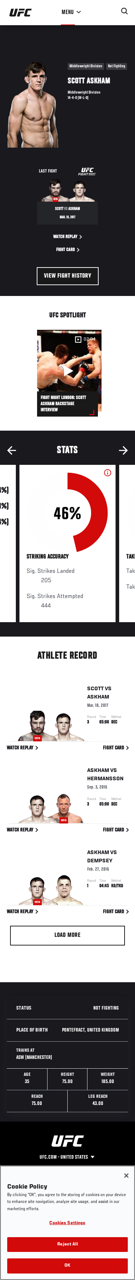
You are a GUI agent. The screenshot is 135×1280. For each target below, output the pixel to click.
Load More (67, 935)
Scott (95, 689)
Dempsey (100, 861)
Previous (11, 450)
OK (67, 1265)
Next (123, 450)
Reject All (67, 1244)
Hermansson (105, 779)
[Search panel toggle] (124, 11)
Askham (98, 697)
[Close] (126, 1176)
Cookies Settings (67, 1223)
